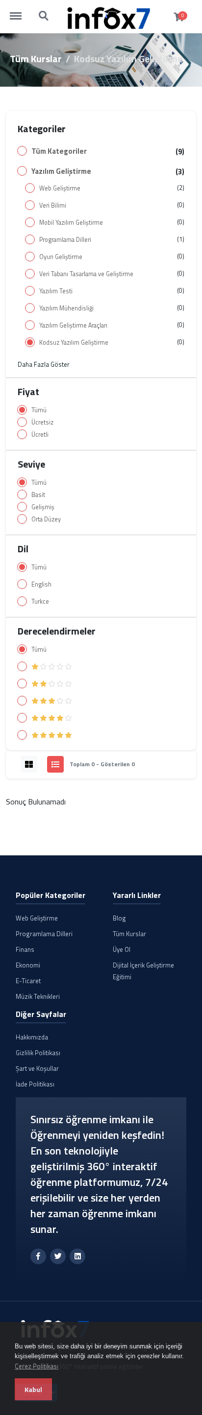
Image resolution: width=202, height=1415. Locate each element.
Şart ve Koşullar (37, 1068)
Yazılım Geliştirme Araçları (73, 325)
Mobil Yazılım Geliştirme (71, 222)
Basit (38, 494)
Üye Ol (121, 949)
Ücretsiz (42, 422)
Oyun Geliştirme (60, 256)
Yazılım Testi (56, 291)
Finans (25, 949)
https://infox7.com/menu (20, 11)
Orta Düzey (46, 519)
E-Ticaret (28, 981)
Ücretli (40, 434)
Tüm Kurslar (36, 58)
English (41, 584)
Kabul (33, 1389)
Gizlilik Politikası (38, 1053)
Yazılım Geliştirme (61, 171)
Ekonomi (28, 965)
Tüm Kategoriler (59, 151)
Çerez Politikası (36, 1366)
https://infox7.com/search (44, 11)
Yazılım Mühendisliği (66, 308)
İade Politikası (35, 1084)
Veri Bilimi (52, 205)
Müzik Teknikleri (38, 996)
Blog (119, 918)
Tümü (39, 410)
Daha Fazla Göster (44, 364)
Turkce (40, 601)
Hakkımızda (32, 1037)
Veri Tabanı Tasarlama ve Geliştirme (86, 274)
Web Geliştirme (59, 188)
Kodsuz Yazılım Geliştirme (73, 342)
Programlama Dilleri (65, 239)
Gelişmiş (42, 507)
